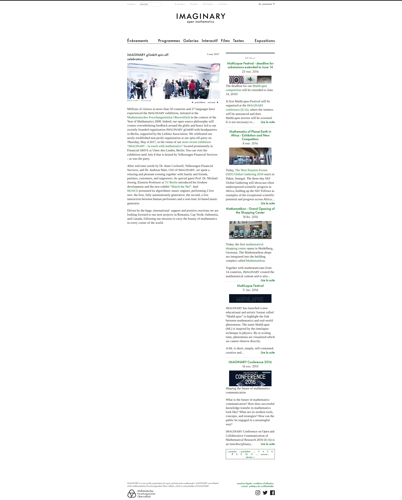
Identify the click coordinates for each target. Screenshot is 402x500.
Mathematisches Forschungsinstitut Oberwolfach (158, 117)
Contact (223, 4)
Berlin (171, 182)
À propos (180, 4)
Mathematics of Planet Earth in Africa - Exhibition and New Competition (250, 135)
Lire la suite (268, 122)
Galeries (190, 40)
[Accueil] (201, 20)
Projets (194, 4)
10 (246, 454)
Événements (137, 40)
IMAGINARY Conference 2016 (250, 362)
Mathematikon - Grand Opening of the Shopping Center (250, 210)
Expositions (265, 40)
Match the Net (181, 186)
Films (225, 40)
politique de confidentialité (261, 486)
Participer (208, 4)
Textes (238, 40)
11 (252, 454)
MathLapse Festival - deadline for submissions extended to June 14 (250, 65)
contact (244, 486)
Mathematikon (255, 260)
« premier (232, 451)
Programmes (169, 40)
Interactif (210, 40)
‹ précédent (245, 451)
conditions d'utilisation (263, 483)
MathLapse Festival (250, 285)
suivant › (265, 454)
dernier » (250, 457)
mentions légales (244, 483)
